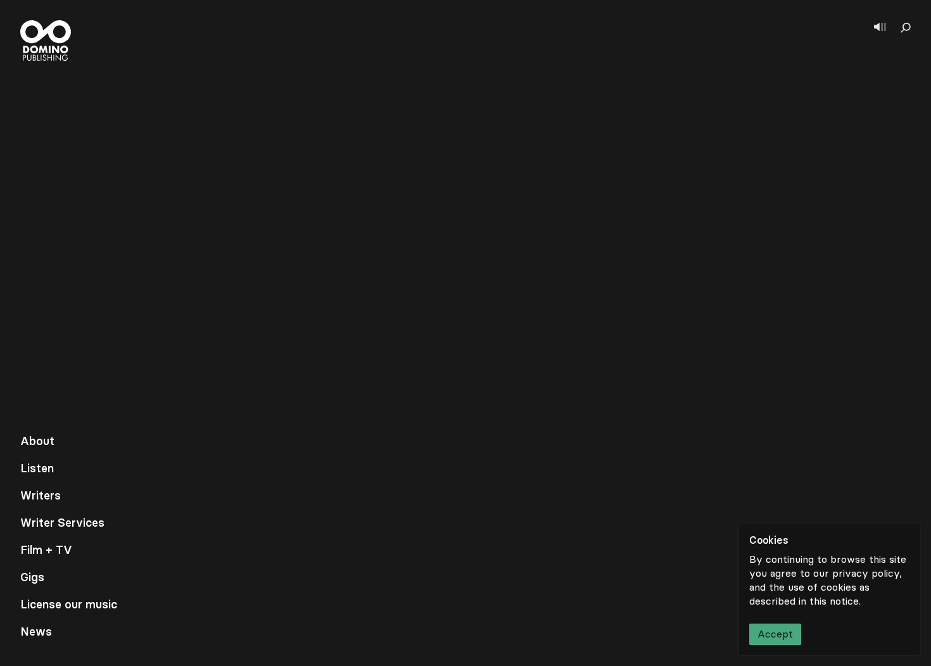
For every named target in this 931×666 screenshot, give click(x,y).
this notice (834, 601)
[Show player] (879, 28)
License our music (68, 605)
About (37, 441)
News (36, 632)
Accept (775, 634)
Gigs (32, 577)
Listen (37, 468)
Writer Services (62, 523)
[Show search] (906, 28)
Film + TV (46, 550)
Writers (40, 496)
